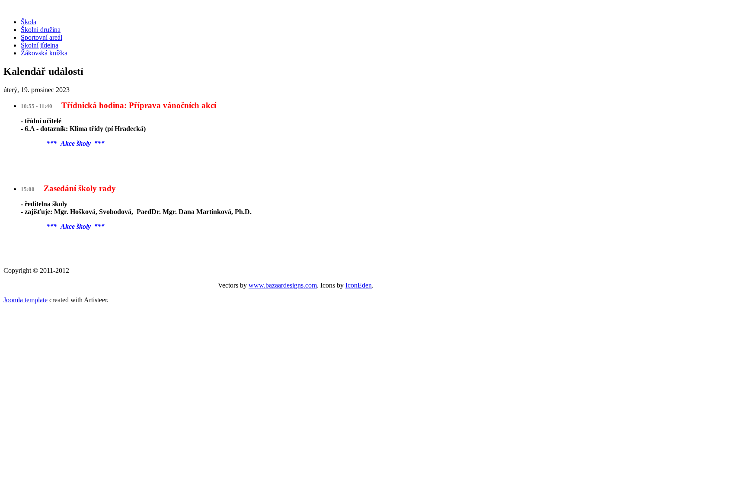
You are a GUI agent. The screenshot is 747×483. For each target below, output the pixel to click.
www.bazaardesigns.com (283, 285)
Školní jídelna (39, 45)
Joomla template (25, 300)
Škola (28, 22)
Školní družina (41, 29)
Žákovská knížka (44, 53)
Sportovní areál (41, 37)
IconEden (358, 285)
